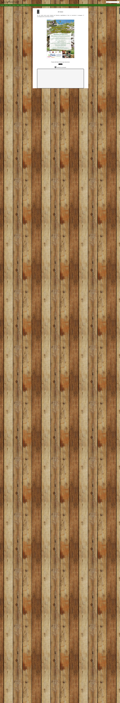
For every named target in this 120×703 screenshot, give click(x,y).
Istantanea (22, 5)
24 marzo (60, 12)
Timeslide (27, 5)
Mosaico (14, 5)
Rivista (10, 5)
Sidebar (18, 5)
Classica (2, 5)
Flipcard (6, 5)
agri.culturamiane (66, 62)
